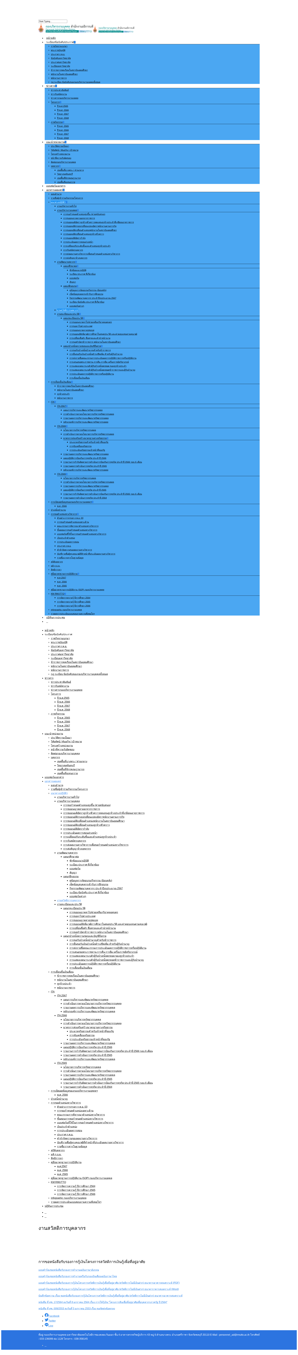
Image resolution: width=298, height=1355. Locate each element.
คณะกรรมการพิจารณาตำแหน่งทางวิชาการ (78, 526)
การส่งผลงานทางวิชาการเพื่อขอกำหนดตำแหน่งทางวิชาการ (91, 254)
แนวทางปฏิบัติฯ (58, 202)
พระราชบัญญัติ (58, 50)
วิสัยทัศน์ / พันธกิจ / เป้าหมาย (64, 150)
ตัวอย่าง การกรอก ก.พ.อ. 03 (70, 518)
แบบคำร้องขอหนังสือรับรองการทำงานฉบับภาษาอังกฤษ (68, 1270)
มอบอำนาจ (56, 194)
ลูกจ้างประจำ (63, 394)
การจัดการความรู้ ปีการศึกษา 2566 (73, 606)
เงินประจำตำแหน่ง (66, 538)
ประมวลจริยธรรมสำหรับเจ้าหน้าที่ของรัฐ (89, 442)
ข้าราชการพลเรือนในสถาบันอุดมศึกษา (69, 70)
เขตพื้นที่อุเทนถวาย (66, 182)
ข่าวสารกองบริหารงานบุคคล (64, 98)
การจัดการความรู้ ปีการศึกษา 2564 (73, 597)
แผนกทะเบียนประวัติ (73, 318)
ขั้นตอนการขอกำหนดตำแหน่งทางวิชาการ (77, 530)
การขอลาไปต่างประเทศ (81, 326)
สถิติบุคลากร (57, 561)
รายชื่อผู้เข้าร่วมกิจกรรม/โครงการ (67, 198)
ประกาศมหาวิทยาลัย (60, 62)
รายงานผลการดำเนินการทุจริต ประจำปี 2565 (85, 466)
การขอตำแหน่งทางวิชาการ (64, 514)
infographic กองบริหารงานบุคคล (66, 609)
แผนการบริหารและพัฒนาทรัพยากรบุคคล (83, 410)
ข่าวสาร (50, 86)
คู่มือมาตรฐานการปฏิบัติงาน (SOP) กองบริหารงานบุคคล (77, 589)
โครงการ (55, 102)
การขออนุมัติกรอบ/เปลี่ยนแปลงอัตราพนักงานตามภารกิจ (89, 226)
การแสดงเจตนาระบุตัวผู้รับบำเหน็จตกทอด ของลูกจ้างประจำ (98, 366)
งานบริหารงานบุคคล (67, 210)
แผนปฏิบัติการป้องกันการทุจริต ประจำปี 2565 (84, 490)
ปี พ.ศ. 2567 (63, 114)
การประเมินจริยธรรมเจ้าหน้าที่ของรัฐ (87, 450)
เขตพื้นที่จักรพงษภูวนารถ (69, 178)
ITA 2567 (61, 406)
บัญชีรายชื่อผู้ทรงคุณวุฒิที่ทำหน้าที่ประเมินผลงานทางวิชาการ (86, 554)
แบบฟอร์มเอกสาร (55, 186)
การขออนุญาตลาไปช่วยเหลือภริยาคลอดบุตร (91, 322)
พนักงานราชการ (59, 78)
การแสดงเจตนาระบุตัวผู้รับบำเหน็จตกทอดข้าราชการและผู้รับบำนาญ (102, 370)
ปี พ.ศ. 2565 (63, 126)
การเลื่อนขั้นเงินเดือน (80, 378)
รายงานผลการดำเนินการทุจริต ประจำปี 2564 (85, 498)
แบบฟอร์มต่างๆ (77, 306)
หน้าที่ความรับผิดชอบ (61, 158)
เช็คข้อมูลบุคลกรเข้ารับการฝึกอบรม (86, 294)
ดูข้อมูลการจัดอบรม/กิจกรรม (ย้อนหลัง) (88, 290)
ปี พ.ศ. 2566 (63, 110)
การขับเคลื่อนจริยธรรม (81, 446)
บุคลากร (55, 166)
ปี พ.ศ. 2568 (63, 118)
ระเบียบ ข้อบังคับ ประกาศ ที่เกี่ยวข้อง (87, 302)
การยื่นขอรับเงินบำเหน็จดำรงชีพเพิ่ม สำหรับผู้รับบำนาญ (96, 354)
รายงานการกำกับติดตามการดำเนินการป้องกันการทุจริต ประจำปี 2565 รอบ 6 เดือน (102, 494)
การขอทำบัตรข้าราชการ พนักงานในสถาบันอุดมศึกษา (95, 342)
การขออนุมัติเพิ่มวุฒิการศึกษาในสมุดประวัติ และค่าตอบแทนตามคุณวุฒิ (103, 334)
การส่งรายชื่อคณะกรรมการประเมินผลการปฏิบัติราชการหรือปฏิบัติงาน (103, 358)
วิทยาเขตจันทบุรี (65, 174)
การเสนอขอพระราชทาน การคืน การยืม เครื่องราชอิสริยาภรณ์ (99, 362)
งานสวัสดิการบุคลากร (67, 310)
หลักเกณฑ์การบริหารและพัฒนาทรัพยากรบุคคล (85, 422)
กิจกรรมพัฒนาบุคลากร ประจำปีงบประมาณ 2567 (93, 298)
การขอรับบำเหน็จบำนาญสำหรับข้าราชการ (90, 350)
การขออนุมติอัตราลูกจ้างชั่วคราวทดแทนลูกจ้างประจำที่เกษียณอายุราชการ (98, 222)
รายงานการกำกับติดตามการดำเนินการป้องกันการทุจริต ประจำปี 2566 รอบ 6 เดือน (102, 462)
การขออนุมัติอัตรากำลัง (74, 238)
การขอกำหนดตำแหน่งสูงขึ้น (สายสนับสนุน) (84, 214)
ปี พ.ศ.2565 (62, 106)
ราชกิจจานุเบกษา (59, 46)
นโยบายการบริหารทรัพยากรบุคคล (79, 430)
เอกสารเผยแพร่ (54, 190)
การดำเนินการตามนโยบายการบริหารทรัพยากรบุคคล (88, 414)
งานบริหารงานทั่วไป (67, 206)
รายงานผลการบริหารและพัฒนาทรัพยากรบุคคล (86, 418)
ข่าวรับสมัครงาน (59, 94)
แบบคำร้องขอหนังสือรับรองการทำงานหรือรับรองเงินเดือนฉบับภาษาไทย (77, 1276)
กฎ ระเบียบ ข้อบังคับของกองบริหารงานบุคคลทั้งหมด (75, 82)
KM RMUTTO (57, 593)
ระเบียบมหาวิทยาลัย (60, 66)
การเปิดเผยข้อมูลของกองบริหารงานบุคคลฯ (71, 502)
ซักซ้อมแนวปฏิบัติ (78, 270)
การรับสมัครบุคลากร (73, 250)
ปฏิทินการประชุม (55, 617)
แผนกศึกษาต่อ (70, 266)
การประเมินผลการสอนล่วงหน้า (78, 242)
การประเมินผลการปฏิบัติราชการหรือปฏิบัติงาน (92, 374)
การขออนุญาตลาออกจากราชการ (79, 218)
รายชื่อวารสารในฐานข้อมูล (70, 557)
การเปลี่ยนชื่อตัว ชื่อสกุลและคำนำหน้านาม (90, 338)
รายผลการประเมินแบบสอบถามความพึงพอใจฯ (73, 613)
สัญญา (73, 282)
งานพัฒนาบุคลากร (66, 262)
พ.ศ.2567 (61, 577)
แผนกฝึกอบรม (70, 286)
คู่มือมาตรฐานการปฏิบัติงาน (64, 573)
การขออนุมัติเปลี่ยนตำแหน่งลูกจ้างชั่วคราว (83, 234)
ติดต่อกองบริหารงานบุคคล (63, 162)
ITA (52, 402)
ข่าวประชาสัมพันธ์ (60, 90)
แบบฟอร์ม (74, 278)
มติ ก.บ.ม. (55, 566)
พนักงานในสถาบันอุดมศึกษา (64, 74)
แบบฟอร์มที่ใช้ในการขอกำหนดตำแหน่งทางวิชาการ (81, 534)
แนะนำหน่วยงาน (55, 142)
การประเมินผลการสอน (68, 542)
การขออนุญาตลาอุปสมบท (82, 330)
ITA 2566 (61, 426)
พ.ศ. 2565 (62, 586)
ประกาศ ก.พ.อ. (58, 54)
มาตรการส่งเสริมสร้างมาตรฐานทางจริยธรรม (85, 438)
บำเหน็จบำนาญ (58, 510)
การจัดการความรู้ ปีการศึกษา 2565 (73, 601)
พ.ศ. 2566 (62, 506)
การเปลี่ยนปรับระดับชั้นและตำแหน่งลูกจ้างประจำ (87, 246)
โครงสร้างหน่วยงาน (60, 154)
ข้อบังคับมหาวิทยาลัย (61, 58)
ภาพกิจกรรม (57, 122)
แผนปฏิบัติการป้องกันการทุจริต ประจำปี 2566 (84, 458)
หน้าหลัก (51, 38)
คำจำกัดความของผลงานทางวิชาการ (74, 550)
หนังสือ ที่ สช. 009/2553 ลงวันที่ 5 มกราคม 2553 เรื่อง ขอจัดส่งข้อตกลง (76, 1308)
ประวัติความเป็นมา (60, 146)
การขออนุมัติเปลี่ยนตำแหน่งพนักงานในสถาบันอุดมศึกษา (90, 230)
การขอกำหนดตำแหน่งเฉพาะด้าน (73, 522)
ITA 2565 (61, 474)
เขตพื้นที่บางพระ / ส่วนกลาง (70, 170)
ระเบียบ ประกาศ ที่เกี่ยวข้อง (83, 274)
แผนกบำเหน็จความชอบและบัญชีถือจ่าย (82, 346)
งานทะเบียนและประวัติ (68, 314)
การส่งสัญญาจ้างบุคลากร (75, 258)
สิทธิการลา (56, 569)
